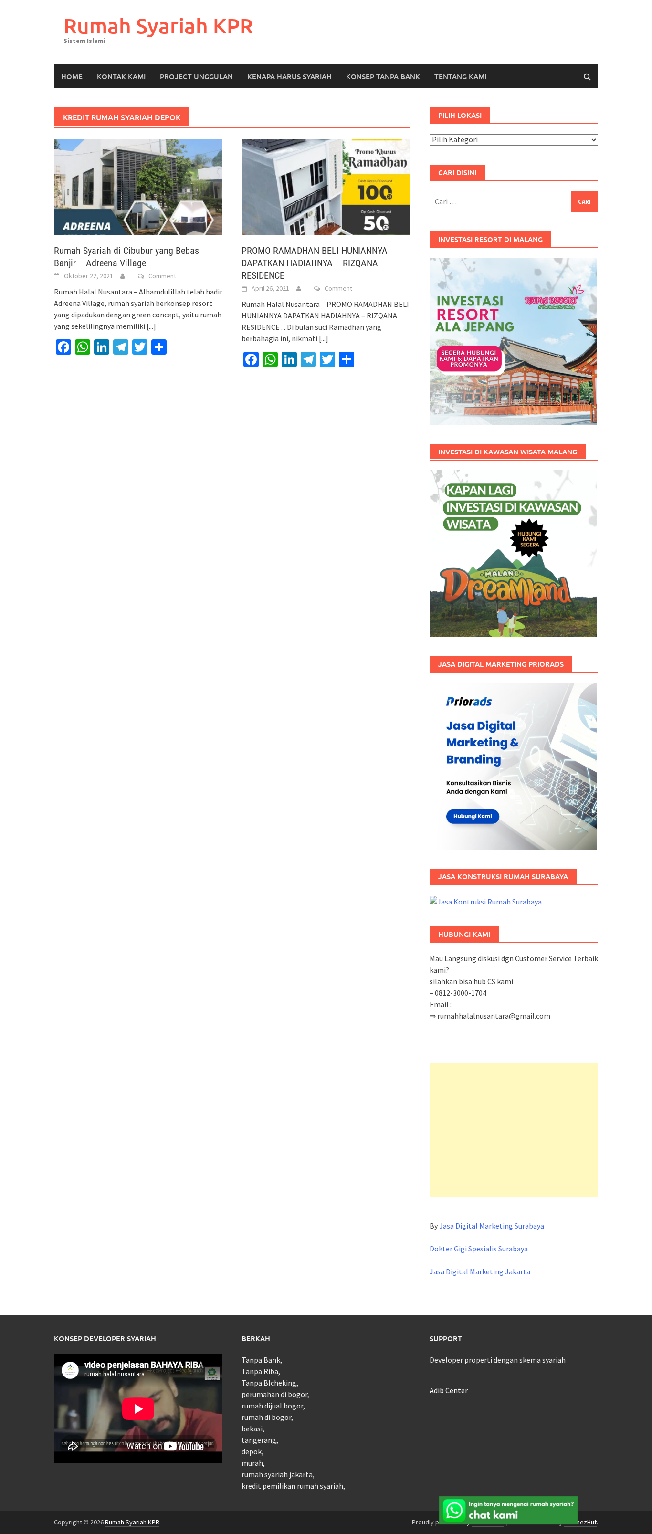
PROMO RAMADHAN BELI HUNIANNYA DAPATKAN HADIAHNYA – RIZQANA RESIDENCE (315, 263)
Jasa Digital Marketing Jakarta (480, 1271)
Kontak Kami (121, 76)
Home (72, 76)
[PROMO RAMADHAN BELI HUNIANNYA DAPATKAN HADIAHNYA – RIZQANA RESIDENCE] (326, 186)
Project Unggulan (196, 76)
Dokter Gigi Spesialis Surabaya (479, 1248)
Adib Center (449, 1390)
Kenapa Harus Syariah (289, 76)
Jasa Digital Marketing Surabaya (491, 1225)
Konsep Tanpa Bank (383, 76)
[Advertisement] (514, 1130)
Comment (162, 276)
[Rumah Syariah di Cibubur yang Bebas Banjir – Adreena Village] (138, 186)
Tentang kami (460, 76)
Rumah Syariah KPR (158, 25)
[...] (151, 326)
